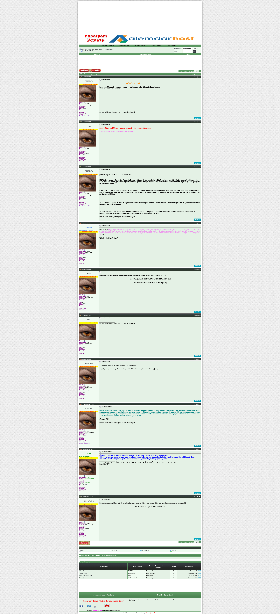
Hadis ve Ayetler (109, 49)
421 (84, 347)
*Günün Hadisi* (83, 573)
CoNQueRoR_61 (89, 501)
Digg (82, 550)
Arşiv (137, 613)
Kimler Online (172, 45)
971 (84, 392)
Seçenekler (196, 74)
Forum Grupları (156, 45)
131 (84, 530)
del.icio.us (114, 550)
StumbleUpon (145, 550)
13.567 (85, 484)
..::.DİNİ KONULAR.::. (97, 49)
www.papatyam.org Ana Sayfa (103, 595)
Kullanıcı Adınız (178, 48)
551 (84, 154)
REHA (89, 273)
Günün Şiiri (82, 577)
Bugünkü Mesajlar (140, 45)
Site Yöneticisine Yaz (129, 613)
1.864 (84, 257)
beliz (88, 320)
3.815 (84, 108)
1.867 (84, 303)
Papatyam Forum (124, 45)
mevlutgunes (89, 363)
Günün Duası (82, 571)
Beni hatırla (198, 48)
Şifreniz (176, 51)
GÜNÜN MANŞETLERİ (85, 575)
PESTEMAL (89, 81)
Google (174, 550)
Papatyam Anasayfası (108, 45)
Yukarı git (142, 613)
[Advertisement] (140, 16)
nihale (89, 126)
